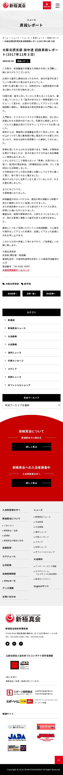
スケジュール (9, 556)
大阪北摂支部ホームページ (15, 270)
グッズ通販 (8, 587)
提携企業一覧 (10, 580)
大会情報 (12, 344)
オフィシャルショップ (19, 385)
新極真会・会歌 (10, 530)
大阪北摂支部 (12, 283)
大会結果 (12, 336)
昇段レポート (53, 37)
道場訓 (7, 535)
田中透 (27, 283)
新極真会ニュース (17, 328)
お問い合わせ (9, 596)
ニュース (15, 37)
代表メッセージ (16, 360)
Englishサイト (41, 586)
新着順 (11, 320)
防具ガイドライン (43, 579)
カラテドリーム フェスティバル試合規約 (45, 572)
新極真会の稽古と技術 (13, 540)
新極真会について (11, 518)
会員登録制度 (9, 573)
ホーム (5, 37)
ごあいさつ (9, 525)
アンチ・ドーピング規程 (46, 566)
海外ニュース (14, 352)
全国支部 (6, 547)
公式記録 (6, 565)
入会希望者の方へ (11, 509)
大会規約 (38, 559)
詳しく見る (31, 446)
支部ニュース (38, 37)
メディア (12, 368)
